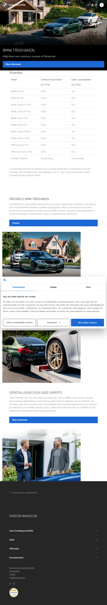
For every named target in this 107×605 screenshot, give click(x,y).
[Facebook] (10, 583)
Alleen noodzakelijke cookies (19, 322)
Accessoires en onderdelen (46, 11)
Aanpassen (52, 322)
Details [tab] (53, 287)
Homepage (8, 11)
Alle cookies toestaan (87, 322)
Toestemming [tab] (18, 287)
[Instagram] (14, 583)
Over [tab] (88, 287)
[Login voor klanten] (96, 5)
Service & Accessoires (24, 11)
